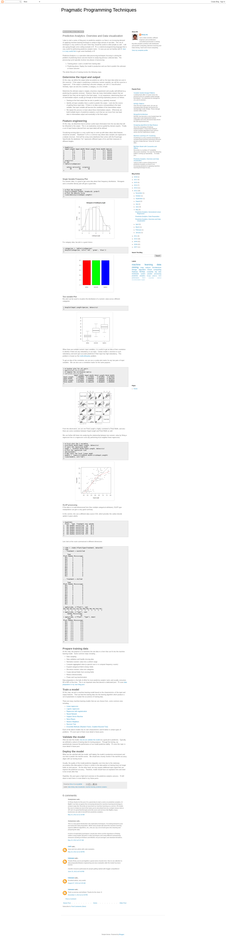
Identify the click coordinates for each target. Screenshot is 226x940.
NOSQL (142, 272)
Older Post (123, 903)
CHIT (69, 846)
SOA (160, 276)
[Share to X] (91, 784)
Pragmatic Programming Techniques (98, 9)
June (137, 207)
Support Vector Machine (75, 716)
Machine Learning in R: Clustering (144, 136)
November (139, 193)
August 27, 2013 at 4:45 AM (76, 883)
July (137, 204)
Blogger (121, 934)
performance (135, 278)
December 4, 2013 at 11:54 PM (78, 895)
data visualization (80, 787)
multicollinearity (85, 356)
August (138, 201)
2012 (136, 191)
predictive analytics (101, 787)
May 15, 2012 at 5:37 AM (76, 840)
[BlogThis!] (89, 784)
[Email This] (87, 784)
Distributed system (138, 274)
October (138, 196)
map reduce (145, 267)
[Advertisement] (92, 22)
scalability (150, 272)
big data (158, 272)
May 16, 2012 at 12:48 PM (76, 852)
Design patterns (152, 276)
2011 (136, 236)
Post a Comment (71, 899)
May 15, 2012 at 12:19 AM (76, 815)
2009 (136, 241)
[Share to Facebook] (94, 784)
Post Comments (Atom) (78, 906)
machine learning (90, 787)
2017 (136, 179)
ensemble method (155, 278)
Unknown (71, 858)
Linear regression (72, 706)
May (137, 209)
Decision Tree (71, 724)
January (138, 232)
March (138, 227)
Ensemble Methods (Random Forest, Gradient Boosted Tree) (87, 727)
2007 (136, 247)
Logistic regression (73, 709)
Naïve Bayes (71, 719)
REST (143, 278)
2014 (136, 185)
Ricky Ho (145, 35)
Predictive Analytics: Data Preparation (147, 216)
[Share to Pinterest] (96, 784)
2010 (136, 239)
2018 (136, 177)
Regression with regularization (77, 711)
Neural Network (72, 714)
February (139, 230)
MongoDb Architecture (141, 114)
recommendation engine (138, 279)
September (139, 198)
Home (95, 903)
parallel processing (154, 274)
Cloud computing (154, 270)
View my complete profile (140, 50)
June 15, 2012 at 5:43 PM (76, 871)
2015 (136, 182)
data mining (71, 787)
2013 (136, 188)
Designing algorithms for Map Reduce (146, 125)
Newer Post (67, 903)
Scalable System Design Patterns (144, 93)
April (137, 224)
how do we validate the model (90, 740)
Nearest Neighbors (73, 722)
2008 (136, 244)
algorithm (142, 270)
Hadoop (135, 272)
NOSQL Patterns (139, 103)
